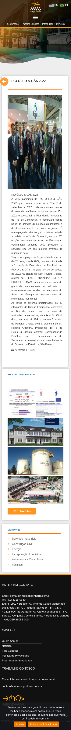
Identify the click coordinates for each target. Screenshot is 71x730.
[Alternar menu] (35, 17)
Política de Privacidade (43, 724)
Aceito (20, 724)
